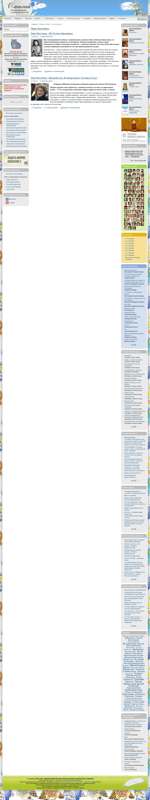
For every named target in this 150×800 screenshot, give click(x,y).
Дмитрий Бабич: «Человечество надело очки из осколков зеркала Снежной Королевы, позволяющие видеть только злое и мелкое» (135, 441)
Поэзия (139, 679)
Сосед (126, 325)
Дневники (138, 649)
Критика (139, 661)
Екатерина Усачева (13, 182)
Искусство (128, 659)
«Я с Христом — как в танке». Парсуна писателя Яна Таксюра (134, 612)
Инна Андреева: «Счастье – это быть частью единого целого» (134, 454)
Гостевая (122, 18)
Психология (133, 688)
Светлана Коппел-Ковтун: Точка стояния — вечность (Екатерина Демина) (133, 461)
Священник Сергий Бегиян (15, 144)
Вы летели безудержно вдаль (135, 753)
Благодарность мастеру (132, 370)
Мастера (127, 304)
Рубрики (17, 18)
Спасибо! (127, 355)
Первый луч (128, 321)
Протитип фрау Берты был (133, 388)
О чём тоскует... (129, 729)
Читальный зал (73, 18)
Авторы (28, 18)
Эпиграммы (138, 708)
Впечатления (129, 401)
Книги (37, 19)
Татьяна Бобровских (13, 184)
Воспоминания (134, 646)
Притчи (129, 681)
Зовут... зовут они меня (132, 317)
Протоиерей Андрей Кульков (16, 128)
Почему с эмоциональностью (134, 411)
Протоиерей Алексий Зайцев (16, 132)
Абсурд (126, 636)
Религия (140, 694)
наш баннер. (21, 61)
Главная (7, 18)
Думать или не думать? (132, 473)
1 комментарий (52, 108)
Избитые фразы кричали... (133, 757)
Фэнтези (128, 708)
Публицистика (133, 690)
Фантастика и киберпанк (134, 705)
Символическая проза (133, 700)
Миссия (126, 667)
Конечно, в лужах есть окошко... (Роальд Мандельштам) (132, 545)
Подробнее (37, 71)
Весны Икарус (129, 767)
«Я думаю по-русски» (136, 43)
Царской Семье (129, 312)
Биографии (133, 640)
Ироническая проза (133, 657)
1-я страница (129, 238)
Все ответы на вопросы (14, 113)
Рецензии (129, 696)
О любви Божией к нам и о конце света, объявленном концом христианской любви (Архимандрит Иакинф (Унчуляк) (134, 566)
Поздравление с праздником (134, 421)
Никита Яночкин (11, 179)
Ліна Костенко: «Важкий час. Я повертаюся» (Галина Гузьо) (63, 78)
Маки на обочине (130, 495)
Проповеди (133, 686)
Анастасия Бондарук (13, 186)
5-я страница (129, 248)
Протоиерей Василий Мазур (16, 141)
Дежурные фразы (130, 270)
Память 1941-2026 (130, 339)
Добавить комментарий (55, 71)
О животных (129, 671)
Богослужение (134, 642)
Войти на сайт (16, 102)
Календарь (129, 661)
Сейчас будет (129, 392)
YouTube (12, 202)
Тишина (127, 733)
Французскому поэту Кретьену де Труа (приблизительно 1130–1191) (135, 743)
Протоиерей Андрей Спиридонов (13, 136)
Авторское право (137, 636)
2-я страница (129, 241)
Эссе (126, 710)
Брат (126, 737)
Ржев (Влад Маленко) (132, 556)
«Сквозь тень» (134, 86)
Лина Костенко (47, 36)
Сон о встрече (129, 749)
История (139, 659)
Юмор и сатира (137, 710)
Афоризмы (130, 638)
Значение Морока (130, 378)
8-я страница (129, 255)
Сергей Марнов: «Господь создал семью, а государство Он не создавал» (134, 448)
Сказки (128, 702)
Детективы (130, 648)
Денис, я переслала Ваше (133, 360)
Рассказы (128, 694)
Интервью (50, 18)
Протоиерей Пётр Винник (15, 119)
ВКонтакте (12, 199)
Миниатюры (137, 665)
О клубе (87, 18)
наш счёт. (16, 57)
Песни (139, 677)
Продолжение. (129, 397)
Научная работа (137, 667)
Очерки (138, 673)
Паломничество (133, 675)
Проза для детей (134, 683)
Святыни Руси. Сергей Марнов (135, 590)
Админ (112, 18)
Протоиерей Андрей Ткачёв (15, 139)
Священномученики (134, 698)
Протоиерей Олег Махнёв (15, 121)
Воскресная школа (133, 643)
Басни (139, 638)
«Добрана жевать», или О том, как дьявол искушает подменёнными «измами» (134, 722)
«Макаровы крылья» (136, 64)
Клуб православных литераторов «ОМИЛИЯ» (76, 782)
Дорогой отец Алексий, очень (134, 374)
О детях (140, 669)
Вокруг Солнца (129, 308)
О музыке (129, 674)
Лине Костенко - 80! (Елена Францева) (51, 33)
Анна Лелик (10, 189)
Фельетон (139, 706)
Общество (128, 669)
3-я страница (129, 243)
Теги (48, 24)
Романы (139, 696)
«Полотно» (133, 32)
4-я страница (129, 245)
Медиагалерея (100, 18)
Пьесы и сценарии (133, 692)
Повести (128, 679)
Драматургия (130, 652)
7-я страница (129, 253)
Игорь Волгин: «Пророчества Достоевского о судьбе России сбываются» (134, 573)
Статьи (61, 18)
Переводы (130, 677)
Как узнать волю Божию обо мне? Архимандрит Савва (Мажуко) (134, 598)
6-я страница (129, 250)
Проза (138, 681)
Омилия (141, 671)
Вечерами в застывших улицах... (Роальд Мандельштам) (132, 551)
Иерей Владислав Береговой (16, 146)
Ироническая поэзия (133, 655)
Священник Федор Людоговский (12, 124)
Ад (125, 329)
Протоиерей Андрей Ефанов (16, 130)
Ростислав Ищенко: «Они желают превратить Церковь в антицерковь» (135, 503)
